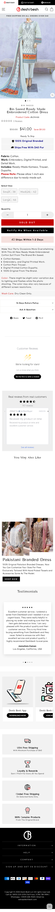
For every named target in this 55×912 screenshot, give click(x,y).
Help (27, 852)
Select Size (6, 186)
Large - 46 (9, 199)
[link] (33, 440)
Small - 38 (9, 191)
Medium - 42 (28, 191)
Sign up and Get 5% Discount (27, 867)
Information (27, 845)
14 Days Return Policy (27, 303)
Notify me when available (27, 230)
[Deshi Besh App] (17, 692)
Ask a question (28, 309)
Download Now (17, 715)
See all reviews (27, 447)
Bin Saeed (27, 105)
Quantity (6, 209)
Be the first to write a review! (27, 376)
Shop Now (11, 579)
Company (26, 859)
